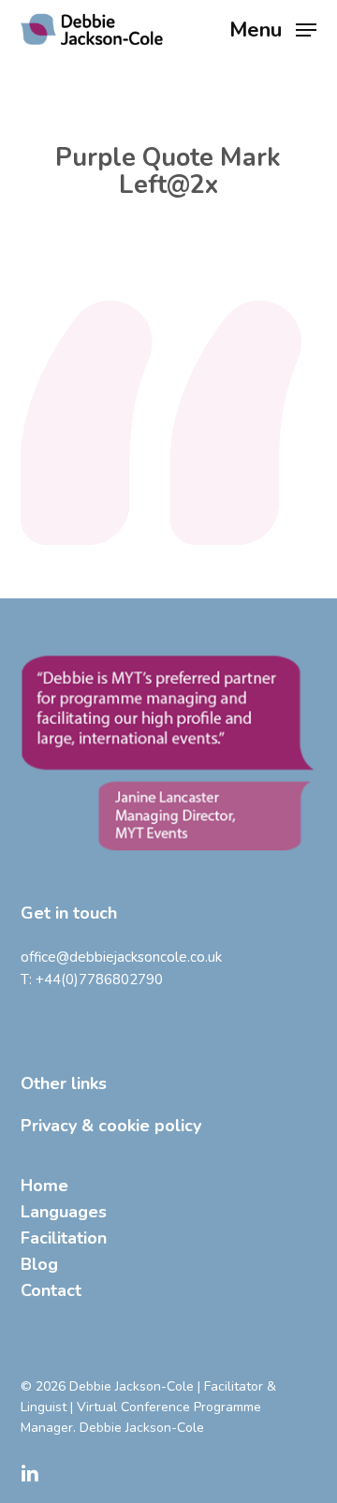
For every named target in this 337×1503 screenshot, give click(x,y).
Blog (39, 1264)
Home (44, 1185)
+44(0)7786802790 (99, 979)
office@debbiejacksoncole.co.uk (121, 957)
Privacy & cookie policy (111, 1125)
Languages (64, 1211)
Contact (51, 1290)
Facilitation (64, 1238)
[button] (272, 28)
